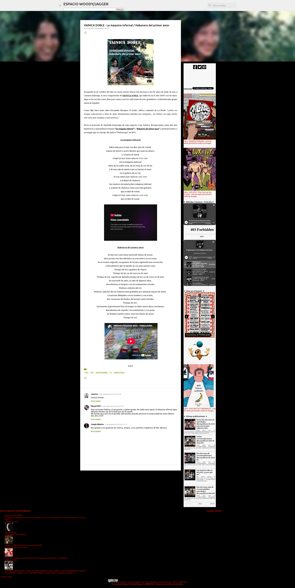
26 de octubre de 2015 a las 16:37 (112, 406)
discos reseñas (101, 372)
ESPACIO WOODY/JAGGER (85, 4)
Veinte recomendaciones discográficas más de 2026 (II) (205, 440)
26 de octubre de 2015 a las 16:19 (110, 394)
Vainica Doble (119, 372)
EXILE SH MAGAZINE (13, 515)
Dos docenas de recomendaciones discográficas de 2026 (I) (205, 456)
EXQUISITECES (11, 560)
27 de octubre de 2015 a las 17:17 (116, 424)
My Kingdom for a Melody (15, 534)
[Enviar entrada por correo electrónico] (85, 370)
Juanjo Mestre (97, 424)
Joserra (94, 394)
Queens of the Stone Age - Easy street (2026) (23, 545)
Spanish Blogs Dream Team (16, 547)
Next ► (212, 504)
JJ (110, 372)
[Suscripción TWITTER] (200, 68)
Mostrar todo (6, 577)
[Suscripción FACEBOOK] (195, 68)
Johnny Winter (11, 532)
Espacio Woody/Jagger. (130, 582)
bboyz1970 (95, 406)
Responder (96, 401)
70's (92, 372)
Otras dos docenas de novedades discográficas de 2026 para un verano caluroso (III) (205, 424)
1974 (86, 372)
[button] (85, 32)
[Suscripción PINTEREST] (204, 68)
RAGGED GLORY (11, 522)
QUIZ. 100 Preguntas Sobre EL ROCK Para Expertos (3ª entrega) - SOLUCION (36, 558)
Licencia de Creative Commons (174, 582)
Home (200, 504)
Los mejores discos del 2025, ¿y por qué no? (204, 472)
